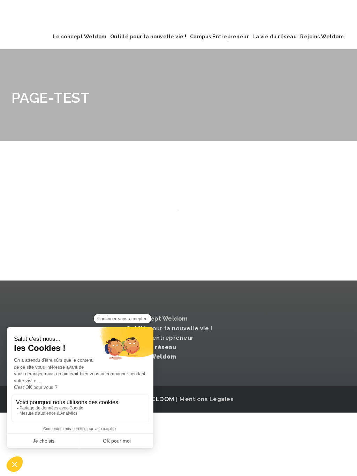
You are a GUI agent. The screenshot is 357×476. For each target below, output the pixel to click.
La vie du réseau (274, 36)
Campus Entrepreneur (219, 36)
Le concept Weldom (80, 36)
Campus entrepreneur (160, 338)
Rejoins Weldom (322, 36)
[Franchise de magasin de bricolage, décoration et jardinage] (64, 12)
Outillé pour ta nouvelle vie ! (148, 36)
